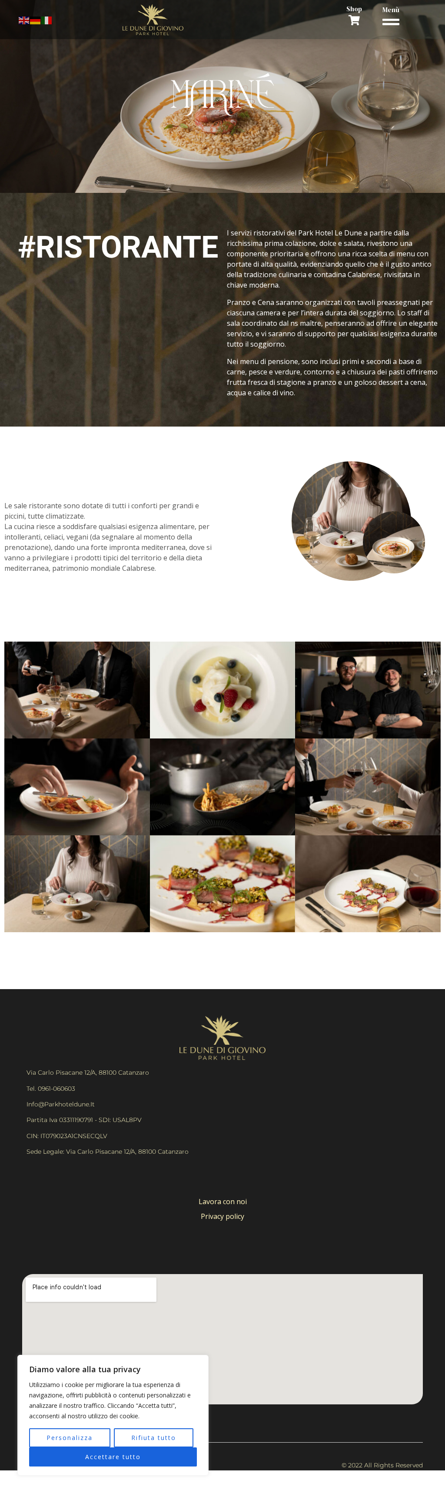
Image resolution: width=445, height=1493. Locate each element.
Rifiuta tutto (153, 1437)
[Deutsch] (35, 19)
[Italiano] (47, 19)
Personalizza (69, 1437)
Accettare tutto (113, 1457)
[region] (113, 1415)
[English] (24, 19)
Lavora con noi (223, 1201)
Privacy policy (222, 1216)
